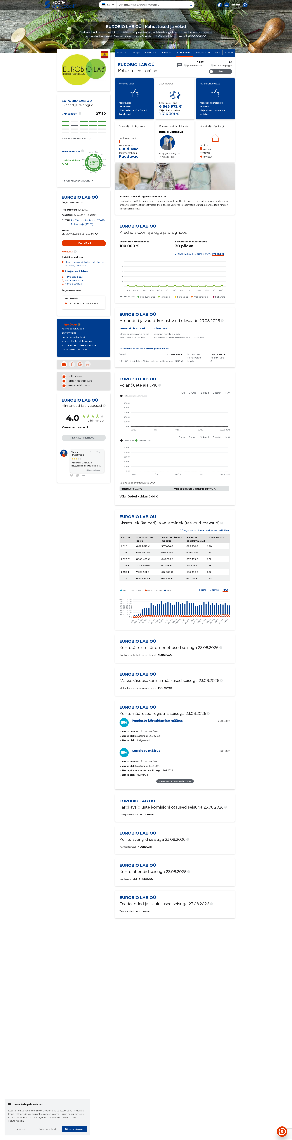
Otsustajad (151, 52)
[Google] (80, 364)
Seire (217, 52)
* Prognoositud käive (192, 530)
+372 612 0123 (73, 283)
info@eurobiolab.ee (76, 271)
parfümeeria (69, 332)
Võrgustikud (203, 52)
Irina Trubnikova (171, 132)
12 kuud (188, 253)
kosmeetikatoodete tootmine (79, 345)
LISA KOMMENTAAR (83, 437)
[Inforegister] (88, 364)
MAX (207, 253)
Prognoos (218, 253)
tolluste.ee (75, 376)
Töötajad (136, 52)
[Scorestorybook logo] (61, 4)
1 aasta (203, 589)
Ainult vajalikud (47, 1129)
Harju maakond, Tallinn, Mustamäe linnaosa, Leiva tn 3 (85, 264)
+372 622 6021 (74, 276)
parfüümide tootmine (74, 349)
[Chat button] (219, 4)
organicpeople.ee (80, 380)
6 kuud (179, 253)
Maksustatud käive (217, 530)
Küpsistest (20, 1129)
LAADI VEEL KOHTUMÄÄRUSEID (175, 781)
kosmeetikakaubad (73, 328)
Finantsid (167, 52)
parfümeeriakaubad (73, 337)
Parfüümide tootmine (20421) (88, 220)
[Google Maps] (63, 264)
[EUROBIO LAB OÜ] (84, 84)
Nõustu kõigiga (74, 1129)
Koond (229, 52)
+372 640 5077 (74, 280)
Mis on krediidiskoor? (76, 180)
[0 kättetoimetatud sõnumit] (179, 65)
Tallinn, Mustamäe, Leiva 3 (83, 303)
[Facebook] (72, 364)
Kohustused (184, 52)
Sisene (235, 4)
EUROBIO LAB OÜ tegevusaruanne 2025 (143, 196)
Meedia (121, 52)
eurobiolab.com (79, 385)
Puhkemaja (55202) (82, 224)
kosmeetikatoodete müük (77, 341)
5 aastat (199, 253)
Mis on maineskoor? (75, 138)
